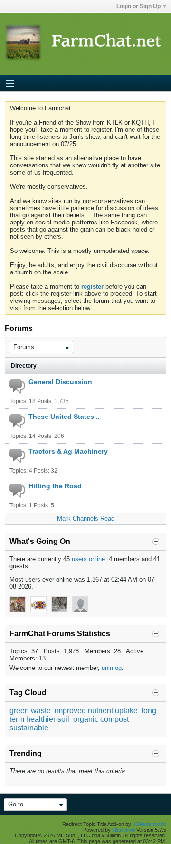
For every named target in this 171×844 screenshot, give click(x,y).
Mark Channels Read (85, 518)
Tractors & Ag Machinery (68, 451)
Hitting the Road (55, 486)
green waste (30, 711)
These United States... (64, 416)
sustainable (29, 728)
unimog (112, 667)
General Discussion (60, 382)
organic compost (101, 719)
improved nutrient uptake (96, 711)
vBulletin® (123, 830)
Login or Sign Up (138, 6)
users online (88, 559)
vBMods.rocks (149, 824)
